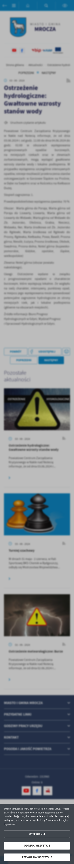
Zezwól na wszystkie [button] (37, 857)
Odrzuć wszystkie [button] (37, 846)
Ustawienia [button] (37, 834)
